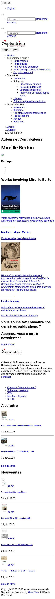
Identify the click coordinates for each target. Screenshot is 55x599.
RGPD (10, 399)
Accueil (11, 55)
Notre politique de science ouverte (31, 69)
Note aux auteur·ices (30, 86)
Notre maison (20, 60)
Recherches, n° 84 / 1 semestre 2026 (17, 545)
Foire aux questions (17, 390)
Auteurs (11, 129)
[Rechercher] (2, 14)
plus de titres (8, 465)
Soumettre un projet (30, 89)
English (11, 8)
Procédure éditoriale (30, 84)
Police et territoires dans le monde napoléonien (21, 425)
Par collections (21, 115)
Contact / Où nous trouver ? (21, 387)
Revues (17, 118)
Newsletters (8, 344)
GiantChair (33, 592)
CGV (9, 393)
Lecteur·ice (19, 78)
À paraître (18, 110)
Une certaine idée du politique (13, 492)
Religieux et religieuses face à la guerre (17, 452)
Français (6, 3)
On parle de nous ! (23, 72)
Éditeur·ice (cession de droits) (29, 101)
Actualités (18, 121)
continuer (6, 376)
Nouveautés (19, 107)
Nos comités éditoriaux (25, 66)
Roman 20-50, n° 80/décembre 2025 (15, 518)
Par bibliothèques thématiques (29, 112)
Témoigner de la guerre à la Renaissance (18, 571)
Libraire (17, 98)
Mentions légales (16, 396)
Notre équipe (20, 63)
